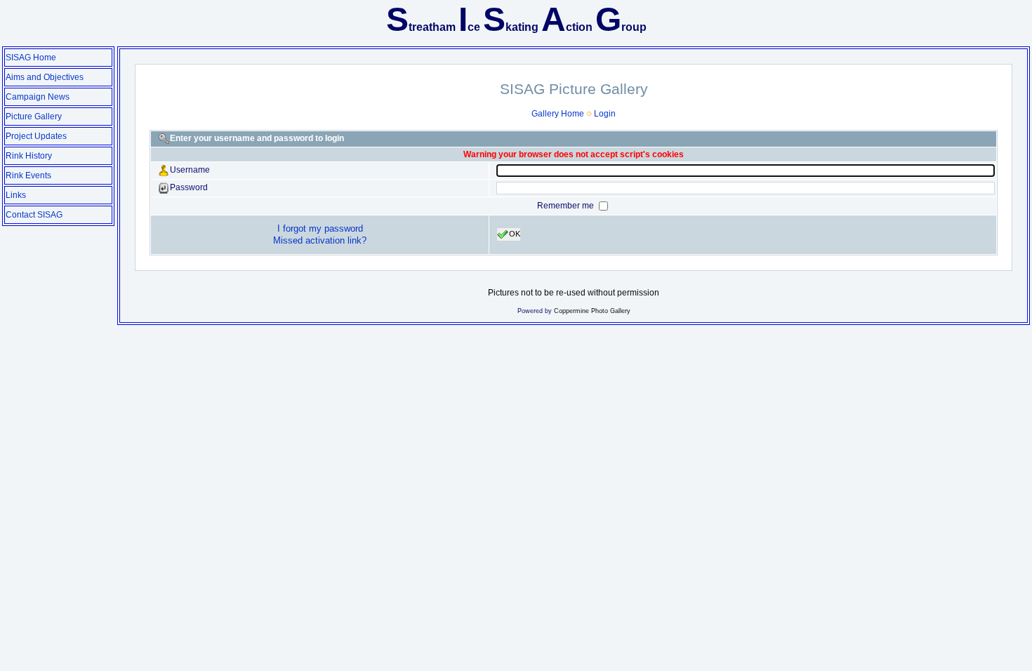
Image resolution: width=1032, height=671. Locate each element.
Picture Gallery (34, 116)
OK (514, 234)
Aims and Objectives (45, 77)
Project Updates (36, 136)
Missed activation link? (319, 240)
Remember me (566, 206)
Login (605, 114)
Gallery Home (557, 114)
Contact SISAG (34, 215)
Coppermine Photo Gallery (592, 310)
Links (16, 195)
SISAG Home (31, 57)
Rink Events (28, 175)
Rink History (29, 156)
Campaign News (38, 97)
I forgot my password (320, 228)
